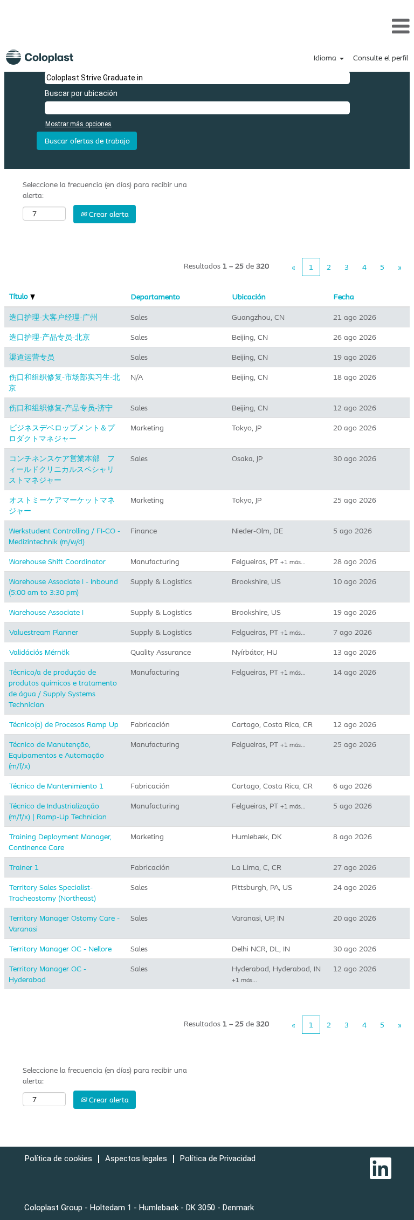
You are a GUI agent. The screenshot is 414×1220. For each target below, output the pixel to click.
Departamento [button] (155, 296)
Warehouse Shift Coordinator (57, 561)
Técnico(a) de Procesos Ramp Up (64, 724)
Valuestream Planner (43, 632)
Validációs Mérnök (39, 652)
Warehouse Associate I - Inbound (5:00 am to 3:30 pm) (63, 587)
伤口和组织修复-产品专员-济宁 (61, 408)
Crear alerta (108, 214)
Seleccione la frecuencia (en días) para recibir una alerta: (105, 190)
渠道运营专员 (31, 357)
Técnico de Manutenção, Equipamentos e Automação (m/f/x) (56, 755)
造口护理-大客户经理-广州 (53, 317)
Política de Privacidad (218, 1158)
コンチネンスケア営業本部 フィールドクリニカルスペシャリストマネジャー (62, 469)
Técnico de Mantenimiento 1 (56, 786)
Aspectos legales (136, 1158)
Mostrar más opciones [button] (78, 124)
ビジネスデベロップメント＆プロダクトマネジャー (62, 433)
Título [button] (19, 296)
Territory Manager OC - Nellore (60, 949)
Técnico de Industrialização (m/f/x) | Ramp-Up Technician (58, 811)
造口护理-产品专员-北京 (49, 337)
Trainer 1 (24, 867)
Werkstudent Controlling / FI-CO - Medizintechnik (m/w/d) (64, 536)
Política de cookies (58, 1158)
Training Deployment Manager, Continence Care (60, 842)
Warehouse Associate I (46, 612)
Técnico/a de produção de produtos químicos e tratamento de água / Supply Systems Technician (63, 688)
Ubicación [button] (249, 296)
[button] (207, 26)
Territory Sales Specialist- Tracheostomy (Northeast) (52, 892)
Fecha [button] (344, 296)
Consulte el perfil (380, 58)
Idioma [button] (326, 58)
